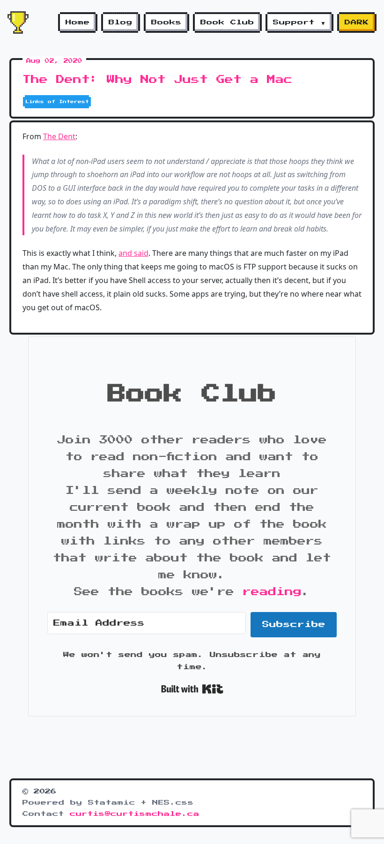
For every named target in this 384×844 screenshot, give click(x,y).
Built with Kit (192, 688)
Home (78, 22)
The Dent (59, 136)
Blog (121, 22)
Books (166, 22)
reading (272, 592)
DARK (357, 22)
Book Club (227, 22)
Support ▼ (299, 22)
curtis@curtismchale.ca (134, 814)
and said (133, 253)
